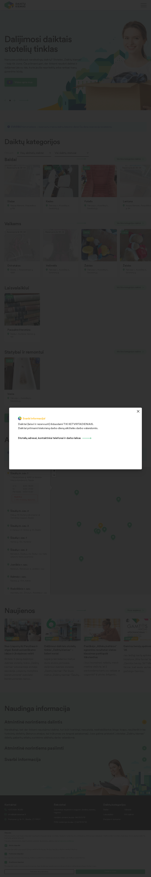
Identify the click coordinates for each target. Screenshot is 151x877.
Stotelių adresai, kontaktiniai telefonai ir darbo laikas (49, 438)
